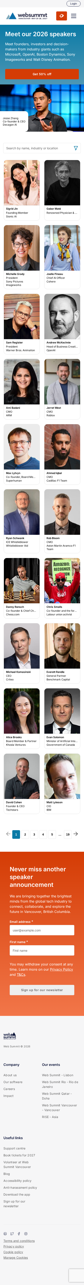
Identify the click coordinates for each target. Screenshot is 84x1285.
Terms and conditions (19, 1241)
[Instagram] (26, 1234)
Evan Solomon (62, 719)
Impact (8, 1096)
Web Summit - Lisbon (57, 1075)
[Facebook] (19, 1234)
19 (68, 834)
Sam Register (21, 324)
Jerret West (62, 389)
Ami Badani (21, 389)
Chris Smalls (62, 588)
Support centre (14, 1148)
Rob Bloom (62, 521)
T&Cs (21, 974)
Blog (6, 1174)
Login (73, 3)
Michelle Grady (21, 257)
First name (17, 941)
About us (10, 1075)
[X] (12, 1234)
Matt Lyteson (62, 784)
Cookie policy (13, 1252)
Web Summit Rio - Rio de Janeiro (60, 1084)
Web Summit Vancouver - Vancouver (59, 1107)
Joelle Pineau (62, 257)
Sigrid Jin (21, 190)
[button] (73, 16)
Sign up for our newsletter (14, 1203)
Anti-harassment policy (20, 1187)
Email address (20, 921)
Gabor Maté (62, 190)
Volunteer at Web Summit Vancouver (17, 1164)
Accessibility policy (17, 1180)
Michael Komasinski (21, 653)
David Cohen (21, 784)
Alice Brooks (21, 719)
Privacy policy (13, 1246)
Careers (9, 1089)
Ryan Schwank (21, 521)
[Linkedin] (5, 1234)
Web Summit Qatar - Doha (57, 1096)
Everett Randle (62, 653)
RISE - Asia (50, 1117)
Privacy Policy (61, 969)
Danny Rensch (21, 588)
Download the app (16, 1194)
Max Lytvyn (21, 454)
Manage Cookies (15, 1257)
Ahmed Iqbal (62, 454)
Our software (12, 1082)
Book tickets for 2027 (19, 1155)
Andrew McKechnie (62, 324)
